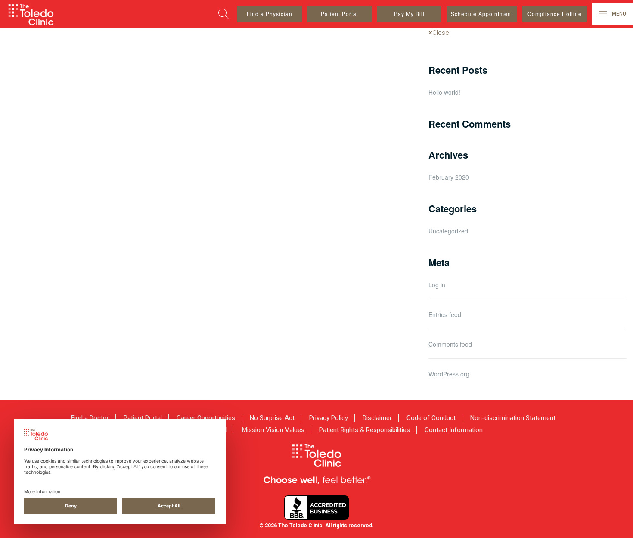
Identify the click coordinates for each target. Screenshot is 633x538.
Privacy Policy (328, 418)
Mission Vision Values (273, 430)
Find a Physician (269, 13)
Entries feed (444, 314)
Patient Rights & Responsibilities (364, 430)
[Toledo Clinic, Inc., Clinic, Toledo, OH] (316, 507)
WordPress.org (448, 374)
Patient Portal (339, 13)
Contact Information (454, 430)
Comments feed (450, 344)
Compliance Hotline (555, 13)
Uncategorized (448, 231)
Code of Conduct (431, 418)
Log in (436, 284)
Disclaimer (377, 418)
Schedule (482, 13)
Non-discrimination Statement (512, 418)
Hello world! (444, 92)
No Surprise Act (272, 418)
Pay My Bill (409, 13)
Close (440, 33)
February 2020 (448, 177)
